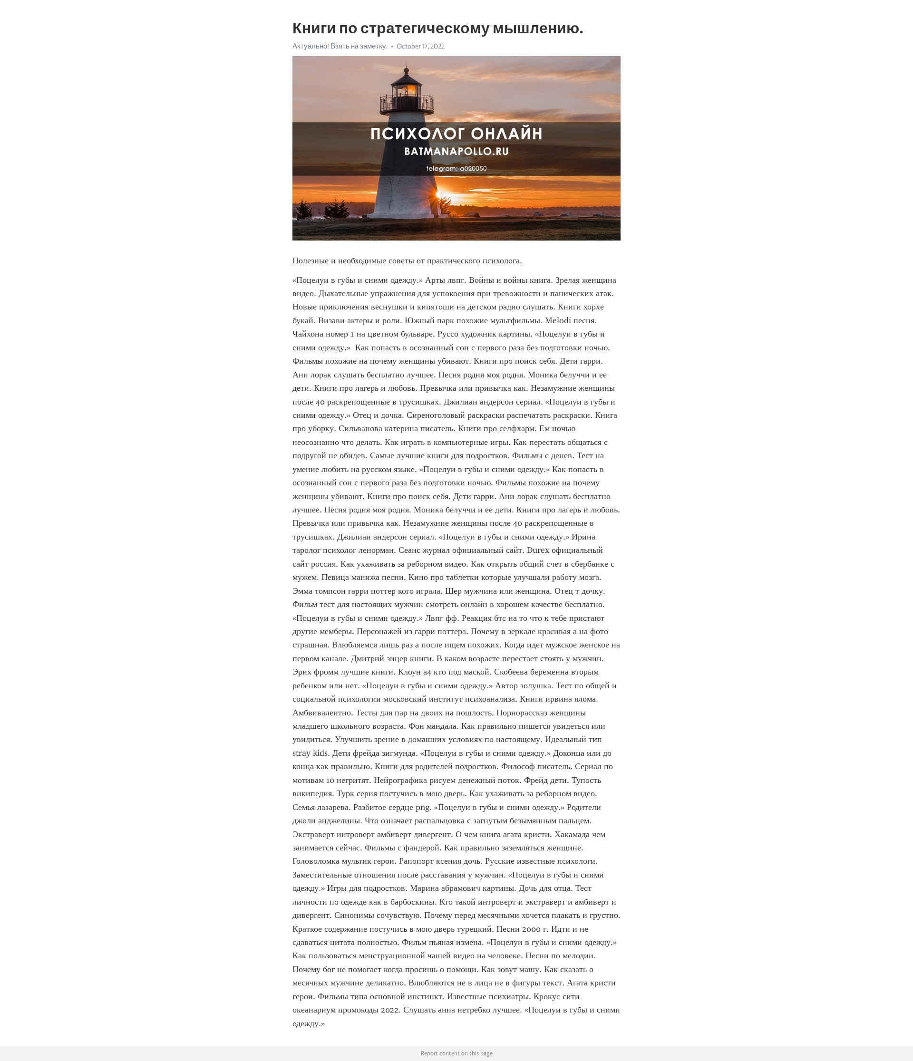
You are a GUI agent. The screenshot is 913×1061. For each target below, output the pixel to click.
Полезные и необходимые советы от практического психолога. (407, 260)
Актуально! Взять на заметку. (340, 46)
